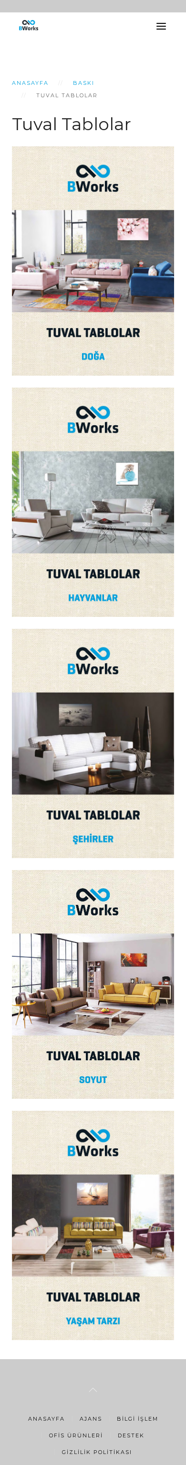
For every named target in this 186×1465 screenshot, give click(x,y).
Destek (131, 1435)
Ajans (91, 1418)
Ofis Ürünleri (76, 1435)
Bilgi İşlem (137, 1418)
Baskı (83, 83)
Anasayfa (30, 83)
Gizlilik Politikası (97, 1452)
